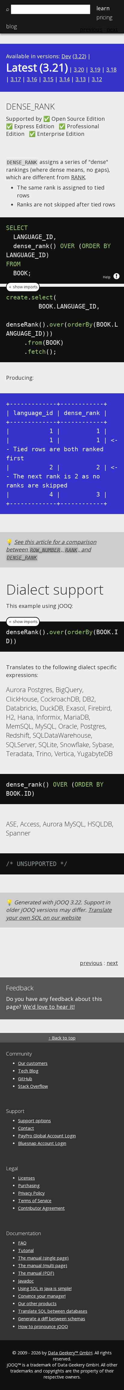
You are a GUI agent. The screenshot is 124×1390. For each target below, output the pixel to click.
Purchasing (29, 1185)
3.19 (95, 69)
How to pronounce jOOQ (43, 1326)
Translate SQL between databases (52, 1311)
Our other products (37, 1303)
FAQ (22, 1243)
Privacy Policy (31, 1193)
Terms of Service (34, 1200)
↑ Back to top (62, 1038)
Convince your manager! (42, 1296)
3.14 (64, 79)
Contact (26, 1128)
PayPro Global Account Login (47, 1136)
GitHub (25, 1079)
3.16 (32, 79)
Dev (66, 56)
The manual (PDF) (36, 1273)
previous (91, 963)
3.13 (81, 79)
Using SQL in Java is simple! (45, 1288)
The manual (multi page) (42, 1265)
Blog (11, 26)
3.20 (79, 69)
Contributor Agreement (41, 1208)
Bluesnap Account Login (42, 1143)
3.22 (79, 56)
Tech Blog (28, 1071)
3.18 (111, 69)
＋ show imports (23, 286)
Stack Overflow (33, 1086)
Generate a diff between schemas (51, 1318)
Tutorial (26, 1250)
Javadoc (26, 1281)
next (112, 963)
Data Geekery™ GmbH (70, 1353)
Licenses (26, 1178)
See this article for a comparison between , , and (51, 549)
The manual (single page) (43, 1258)
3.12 (97, 79)
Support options (34, 1120)
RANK (78, 177)
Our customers (33, 1063)
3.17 (16, 79)
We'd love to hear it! (49, 1006)
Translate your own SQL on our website (59, 913)
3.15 (48, 79)
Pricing (104, 17)
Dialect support (55, 589)
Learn (103, 8)
